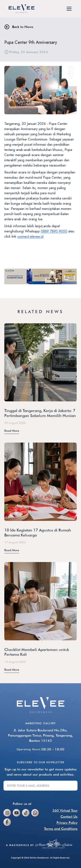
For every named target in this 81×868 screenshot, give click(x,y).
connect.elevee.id (30, 236)
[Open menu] (69, 8)
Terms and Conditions (61, 829)
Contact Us (69, 816)
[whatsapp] (35, 813)
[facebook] (8, 822)
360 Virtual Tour (65, 810)
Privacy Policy (67, 823)
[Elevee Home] (22, 8)
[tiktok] (26, 813)
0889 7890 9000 (54, 231)
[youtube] (16, 813)
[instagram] (7, 813)
